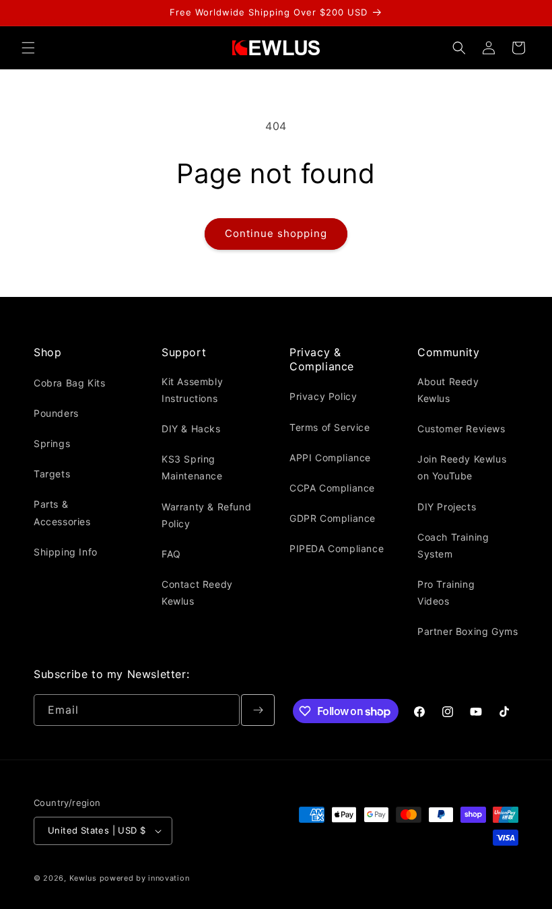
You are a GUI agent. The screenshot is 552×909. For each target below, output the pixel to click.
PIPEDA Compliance (336, 548)
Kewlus (83, 878)
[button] (28, 48)
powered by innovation (145, 878)
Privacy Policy (323, 396)
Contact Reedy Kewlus (197, 592)
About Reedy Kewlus (448, 390)
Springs (52, 443)
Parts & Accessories (62, 512)
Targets (52, 473)
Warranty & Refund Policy (206, 515)
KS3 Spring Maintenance (192, 467)
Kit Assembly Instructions (192, 390)
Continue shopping (276, 233)
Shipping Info (66, 552)
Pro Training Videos (446, 592)
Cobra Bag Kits (69, 383)
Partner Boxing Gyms (467, 631)
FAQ (171, 554)
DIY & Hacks (191, 428)
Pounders (56, 413)
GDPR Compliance (332, 518)
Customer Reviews (461, 428)
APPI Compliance (330, 457)
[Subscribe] (258, 710)
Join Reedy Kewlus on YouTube (461, 467)
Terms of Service (329, 427)
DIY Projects (446, 506)
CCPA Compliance (332, 488)
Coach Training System (453, 545)
